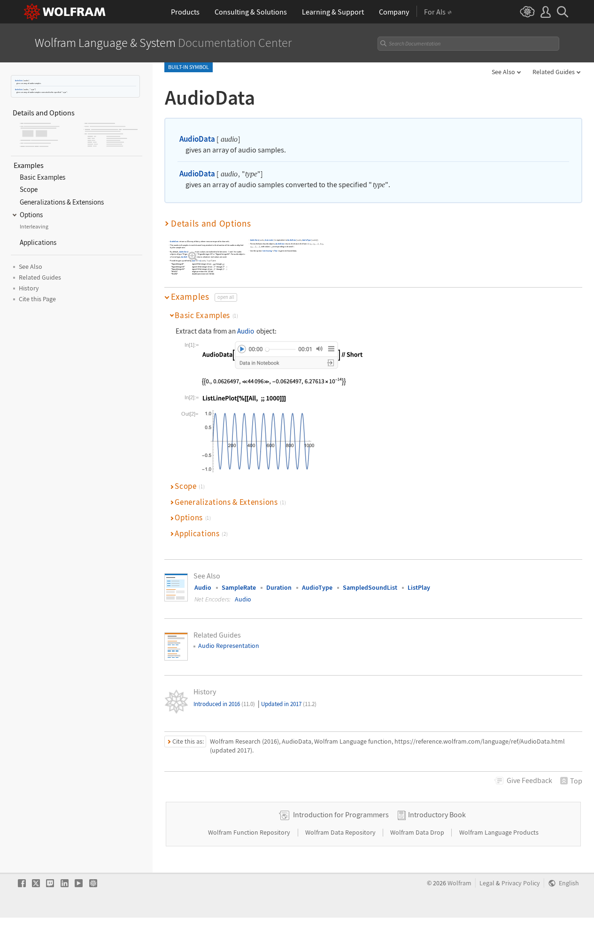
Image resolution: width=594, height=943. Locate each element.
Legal (486, 883)
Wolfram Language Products (499, 832)
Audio (245, 331)
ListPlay (419, 587)
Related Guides (553, 72)
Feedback (529, 780)
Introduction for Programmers (341, 814)
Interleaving (267, 251)
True (276, 251)
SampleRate (239, 587)
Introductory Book (437, 814)
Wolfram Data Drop (418, 832)
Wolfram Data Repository (341, 832)
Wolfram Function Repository (250, 832)
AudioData (19, 80)
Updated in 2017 (288, 704)
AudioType (306, 240)
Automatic (269, 240)
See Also (503, 72)
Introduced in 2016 (224, 704)
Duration (279, 587)
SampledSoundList (370, 587)
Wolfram (459, 883)
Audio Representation (228, 645)
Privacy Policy (520, 883)
